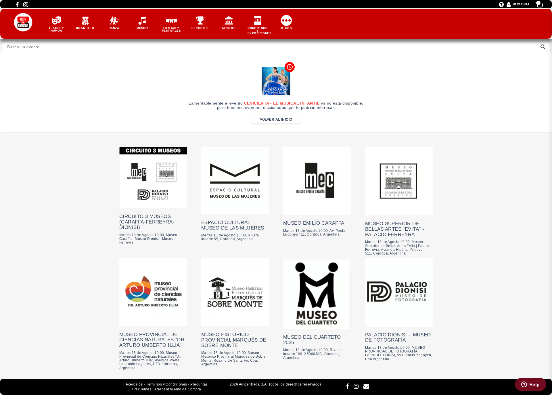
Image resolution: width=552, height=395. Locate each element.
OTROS (286, 28)
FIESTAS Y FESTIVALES (171, 29)
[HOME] (23, 16)
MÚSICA (143, 28)
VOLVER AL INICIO (276, 119)
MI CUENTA (521, 4)
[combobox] (276, 47)
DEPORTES (199, 28)
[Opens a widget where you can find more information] (530, 385)
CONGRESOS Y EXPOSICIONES (259, 30)
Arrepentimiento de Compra (177, 389)
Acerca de (134, 384)
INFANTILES (85, 28)
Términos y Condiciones (166, 384)
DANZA (114, 28)
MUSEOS (229, 28)
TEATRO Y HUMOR (56, 29)
